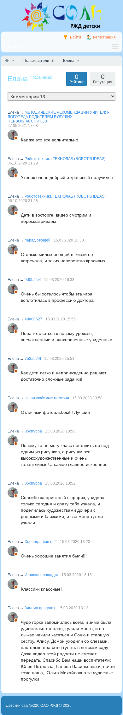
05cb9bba (33, 431)
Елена (13, 112)
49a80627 (33, 319)
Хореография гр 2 (41, 541)
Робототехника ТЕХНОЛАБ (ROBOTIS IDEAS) (65, 159)
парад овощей (37, 240)
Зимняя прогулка (40, 608)
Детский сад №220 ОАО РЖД (32, 705)
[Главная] (6, 61)
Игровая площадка (41, 575)
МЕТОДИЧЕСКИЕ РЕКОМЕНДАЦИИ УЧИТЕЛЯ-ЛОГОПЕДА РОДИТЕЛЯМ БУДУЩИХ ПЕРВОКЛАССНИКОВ (58, 116)
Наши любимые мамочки (47, 398)
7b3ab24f (33, 358)
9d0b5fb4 (33, 279)
